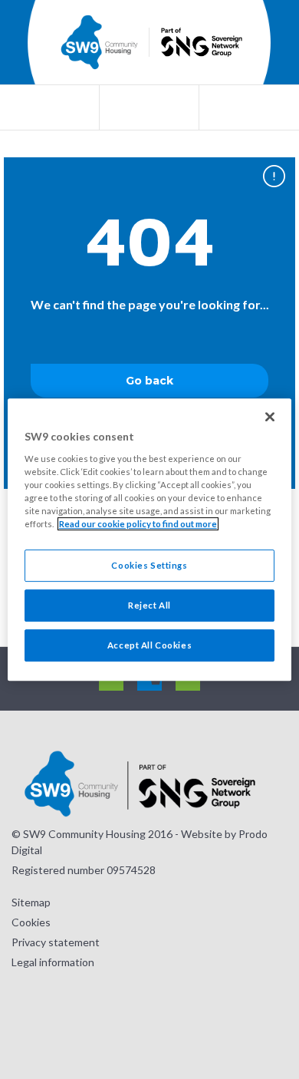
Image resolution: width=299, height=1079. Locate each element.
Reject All (149, 605)
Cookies (31, 922)
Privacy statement (56, 942)
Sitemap (31, 902)
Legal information (53, 961)
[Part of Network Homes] (199, 43)
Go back (149, 381)
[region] (150, 539)
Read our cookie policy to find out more (138, 524)
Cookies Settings (149, 565)
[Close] (270, 417)
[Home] (99, 42)
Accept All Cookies (149, 645)
